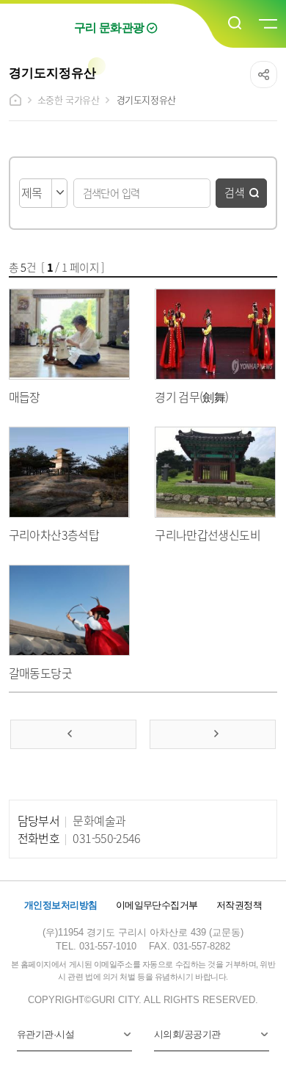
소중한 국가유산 (68, 99)
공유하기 (263, 74)
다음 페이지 (213, 734)
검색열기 (235, 23)
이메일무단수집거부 (157, 905)
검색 (234, 192)
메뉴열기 (267, 24)
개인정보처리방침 (61, 905)
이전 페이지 (73, 734)
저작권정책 (239, 905)
